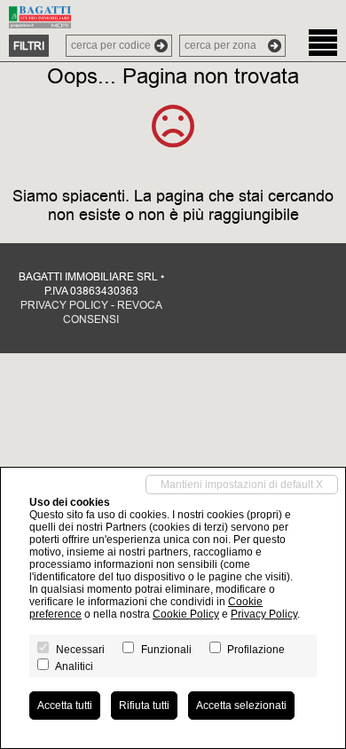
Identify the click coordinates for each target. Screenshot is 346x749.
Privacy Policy (264, 614)
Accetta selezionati (241, 705)
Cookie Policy (186, 614)
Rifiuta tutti (144, 705)
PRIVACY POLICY (64, 305)
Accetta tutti (64, 705)
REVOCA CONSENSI (112, 312)
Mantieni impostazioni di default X (242, 484)
